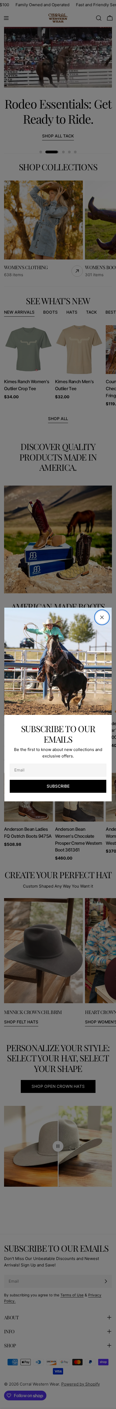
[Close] (101, 617)
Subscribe (58, 786)
